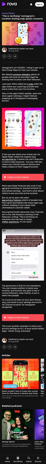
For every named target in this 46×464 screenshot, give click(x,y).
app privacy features (11, 200)
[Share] (15, 56)
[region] (23, 379)
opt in (4, 188)
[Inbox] (31, 4)
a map (30, 84)
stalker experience (10, 222)
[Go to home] (9, 4)
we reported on (9, 159)
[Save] (4, 56)
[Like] (9, 56)
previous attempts (21, 74)
